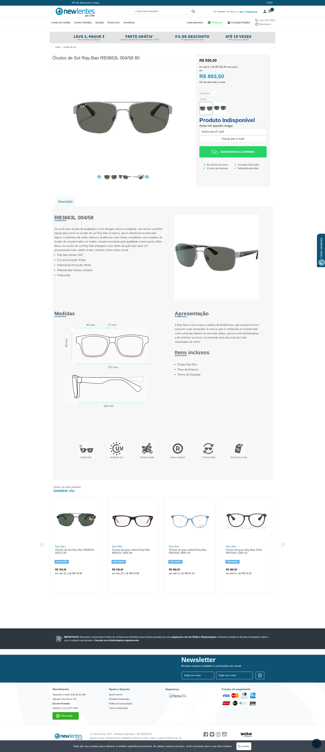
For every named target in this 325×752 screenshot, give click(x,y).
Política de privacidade (120, 703)
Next (147, 177)
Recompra (265, 24)
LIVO (270, 2)
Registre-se (252, 12)
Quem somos (115, 694)
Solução (99, 22)
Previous (99, 177)
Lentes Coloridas (83, 22)
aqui (241, 12)
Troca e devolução (118, 708)
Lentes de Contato (61, 22)
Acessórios (129, 22)
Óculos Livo (114, 22)
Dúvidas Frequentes (119, 699)
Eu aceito (243, 746)
